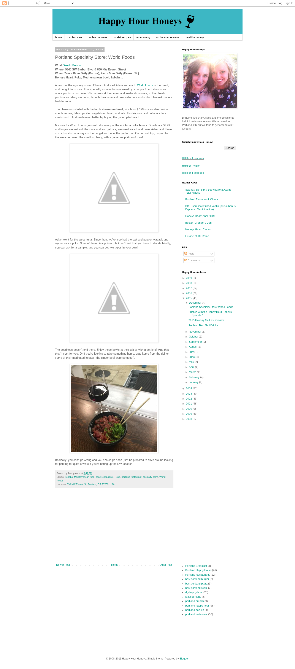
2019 (189, 278)
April (192, 367)
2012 (189, 398)
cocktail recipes (122, 37)
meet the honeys (194, 37)
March (193, 372)
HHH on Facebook (193, 172)
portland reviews (97, 37)
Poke (117, 477)
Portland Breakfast (196, 565)
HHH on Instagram (193, 158)
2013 (189, 393)
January (194, 382)
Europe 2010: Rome (197, 236)
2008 (189, 419)
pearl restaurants (105, 477)
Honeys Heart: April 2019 (200, 216)
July (191, 352)
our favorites (75, 37)
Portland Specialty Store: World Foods (211, 307)
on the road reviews (167, 37)
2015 (189, 298)
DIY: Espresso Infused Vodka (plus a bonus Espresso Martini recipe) (210, 208)
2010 (189, 408)
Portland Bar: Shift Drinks (203, 325)
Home (114, 564)
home (58, 37)
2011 (189, 403)
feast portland (193, 596)
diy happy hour (194, 592)
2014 (189, 388)
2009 (189, 413)
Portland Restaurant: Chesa (201, 199)
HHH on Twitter (191, 165)
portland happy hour (197, 605)
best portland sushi (196, 587)
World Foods (72, 65)
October (194, 336)
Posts (190, 253)
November (195, 331)
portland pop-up (194, 610)
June (192, 356)
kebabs (69, 477)
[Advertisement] (114, 527)
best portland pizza (196, 583)
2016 (189, 293)
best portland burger (197, 579)
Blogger (184, 658)
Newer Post (63, 564)
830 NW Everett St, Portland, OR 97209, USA (90, 484)
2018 (189, 283)
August (193, 346)
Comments (193, 260)
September (196, 341)
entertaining (143, 37)
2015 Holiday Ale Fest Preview (206, 320)
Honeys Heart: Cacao (198, 229)
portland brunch (194, 601)
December (195, 302)
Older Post (166, 564)
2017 (189, 288)
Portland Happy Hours (198, 570)
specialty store (150, 477)
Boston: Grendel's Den (198, 222)
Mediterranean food (84, 477)
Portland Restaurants (197, 574)
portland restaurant (131, 477)
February (194, 377)
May (192, 361)
